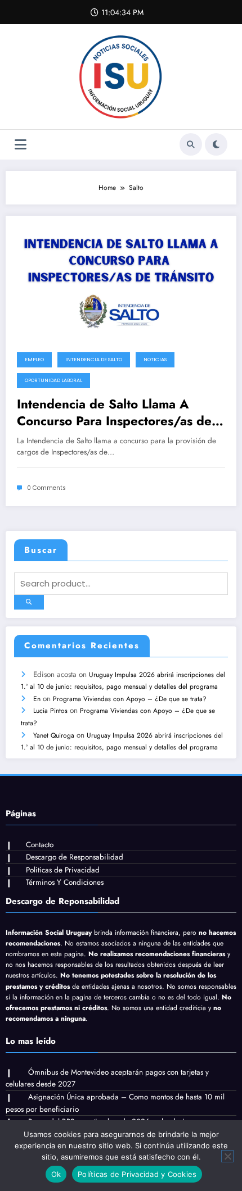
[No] (227, 1156)
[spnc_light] (216, 144)
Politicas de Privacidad (63, 870)
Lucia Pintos (50, 711)
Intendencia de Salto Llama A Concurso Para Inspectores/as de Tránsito (114, 412)
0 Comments (46, 488)
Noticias (155, 359)
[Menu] (20, 145)
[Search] (191, 144)
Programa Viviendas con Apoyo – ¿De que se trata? (130, 699)
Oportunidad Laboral (53, 380)
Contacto (39, 844)
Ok (56, 1174)
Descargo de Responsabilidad (74, 857)
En (37, 699)
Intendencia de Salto (93, 359)
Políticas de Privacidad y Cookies (137, 1174)
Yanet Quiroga (53, 735)
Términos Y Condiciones (65, 882)
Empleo (34, 359)
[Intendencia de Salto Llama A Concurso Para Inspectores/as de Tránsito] (121, 280)
